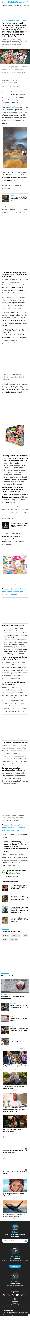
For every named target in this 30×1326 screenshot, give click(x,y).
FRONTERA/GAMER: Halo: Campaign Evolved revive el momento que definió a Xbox (19, 909)
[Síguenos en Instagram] (13, 1295)
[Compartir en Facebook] (6, 86)
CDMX (10, 5)
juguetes (5, 95)
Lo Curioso (15, 20)
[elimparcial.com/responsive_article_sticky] (29, 1315)
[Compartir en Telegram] (14, 86)
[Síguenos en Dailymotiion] (15, 1299)
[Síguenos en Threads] (26, 1295)
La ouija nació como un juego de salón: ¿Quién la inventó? (19, 887)
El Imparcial (6, 20)
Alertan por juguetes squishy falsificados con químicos (19, 919)
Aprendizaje (13, 939)
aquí (17, 876)
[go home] (15, 1310)
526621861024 (15, 1258)
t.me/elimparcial (15, 1283)
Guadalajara (26, 5)
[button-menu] (2, 2)
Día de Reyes (16, 935)
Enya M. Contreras (8, 79)
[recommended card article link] (5, 198)
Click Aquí (15, 1266)
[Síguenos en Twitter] (9, 1295)
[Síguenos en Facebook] (4, 1295)
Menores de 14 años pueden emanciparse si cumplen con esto (19, 897)
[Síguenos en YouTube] (17, 1295)
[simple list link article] (15, 986)
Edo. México (17, 5)
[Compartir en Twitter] (10, 86)
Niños (25, 935)
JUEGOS (4, 5)
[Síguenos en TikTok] (21, 1295)
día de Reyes (14, 107)
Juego (4, 939)
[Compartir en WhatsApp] (3, 86)
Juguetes (23, 20)
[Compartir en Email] (17, 86)
